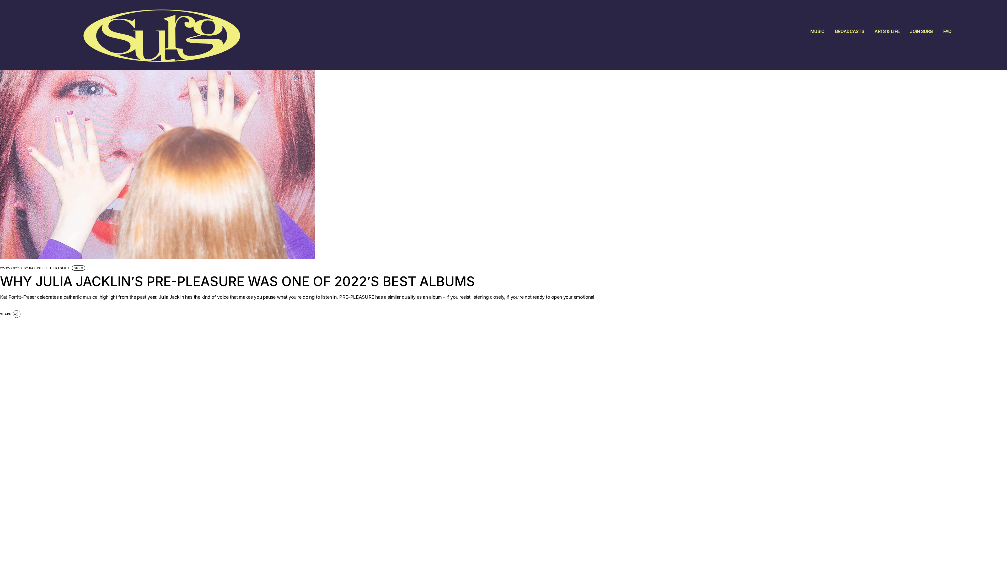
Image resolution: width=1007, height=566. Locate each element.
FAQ (947, 31)
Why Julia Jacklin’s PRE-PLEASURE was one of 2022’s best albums (237, 281)
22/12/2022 (9, 268)
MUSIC (817, 31)
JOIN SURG (921, 31)
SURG (78, 268)
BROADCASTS (849, 31)
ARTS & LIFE (887, 31)
